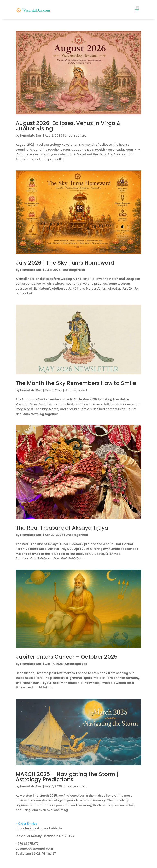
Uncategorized (76, 135)
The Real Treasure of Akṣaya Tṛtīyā (62, 528)
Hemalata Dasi (31, 135)
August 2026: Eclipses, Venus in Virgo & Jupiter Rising (68, 126)
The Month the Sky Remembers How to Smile (76, 383)
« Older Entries (26, 823)
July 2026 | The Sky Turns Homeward (65, 262)
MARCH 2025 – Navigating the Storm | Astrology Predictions (67, 776)
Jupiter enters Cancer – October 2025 (67, 656)
